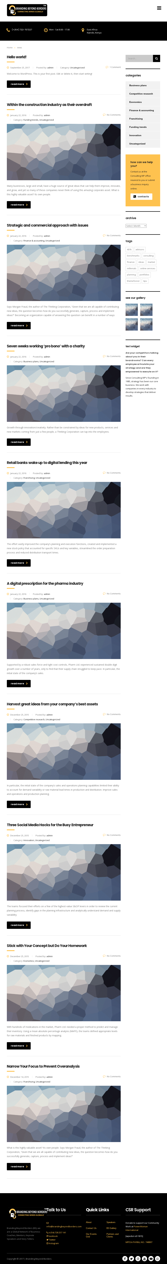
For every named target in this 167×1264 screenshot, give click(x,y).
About (88, 1222)
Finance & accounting (141, 110)
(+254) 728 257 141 (57, 1232)
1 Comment (115, 67)
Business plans (138, 85)
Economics (135, 102)
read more (17, 84)
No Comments (114, 114)
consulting (148, 255)
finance (131, 262)
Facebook (53, 1236)
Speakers (110, 1222)
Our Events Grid (91, 1235)
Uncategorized (137, 143)
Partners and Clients (112, 1235)
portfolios (144, 274)
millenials (131, 268)
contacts (143, 196)
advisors (140, 249)
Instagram (53, 1243)
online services (147, 268)
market (151, 262)
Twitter (52, 1239)
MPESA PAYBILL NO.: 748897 (139, 1242)
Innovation (135, 135)
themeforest (133, 280)
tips (145, 280)
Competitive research (141, 93)
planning (131, 274)
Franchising (136, 118)
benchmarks (133, 255)
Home (10, 47)
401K (129, 249)
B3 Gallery (111, 1228)
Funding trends (138, 127)
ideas (141, 262)
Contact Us (91, 1228)
